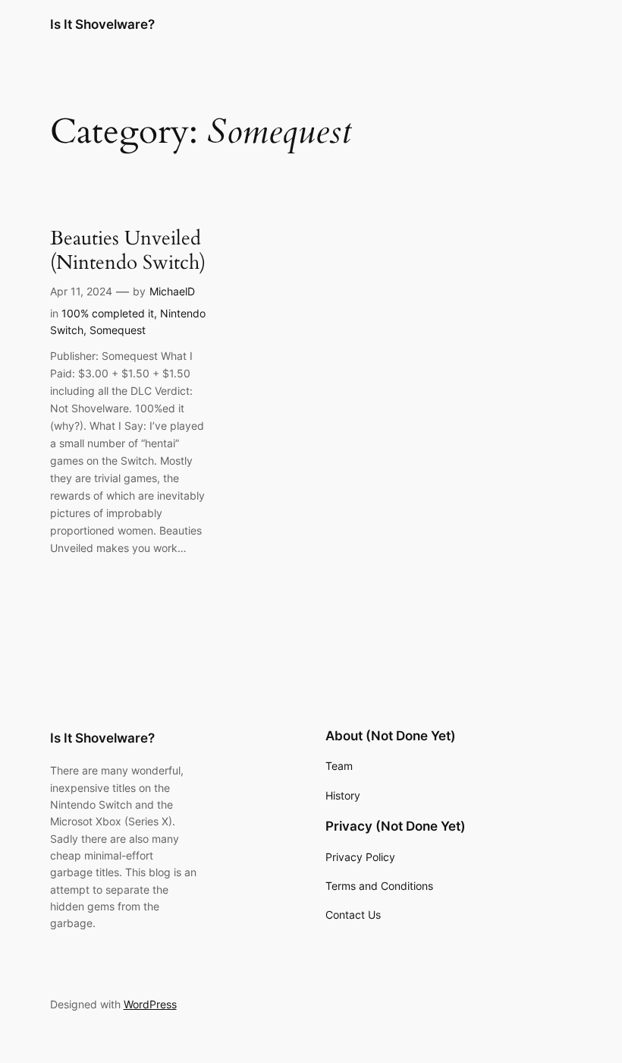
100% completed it (107, 313)
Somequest (118, 329)
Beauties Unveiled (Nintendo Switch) (128, 250)
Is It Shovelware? (102, 24)
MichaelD (172, 291)
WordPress (150, 1004)
